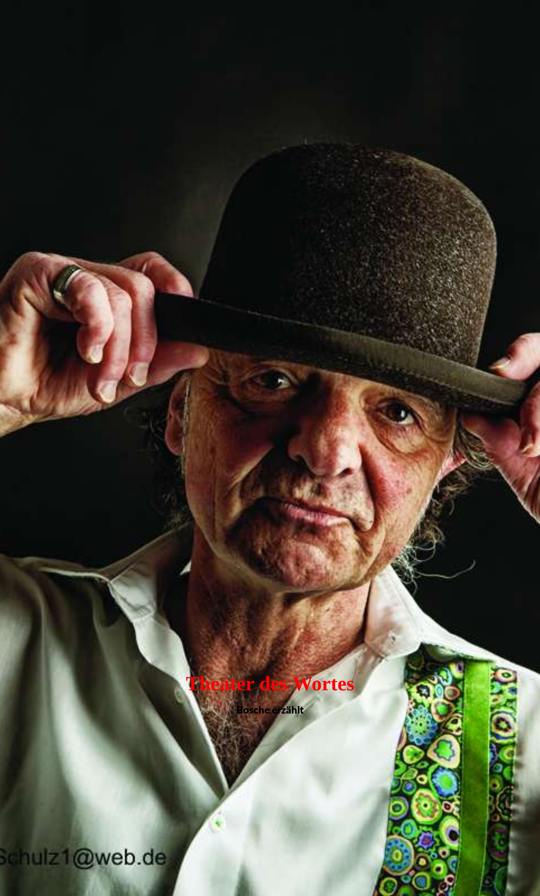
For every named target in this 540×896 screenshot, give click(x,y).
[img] (270, 448)
